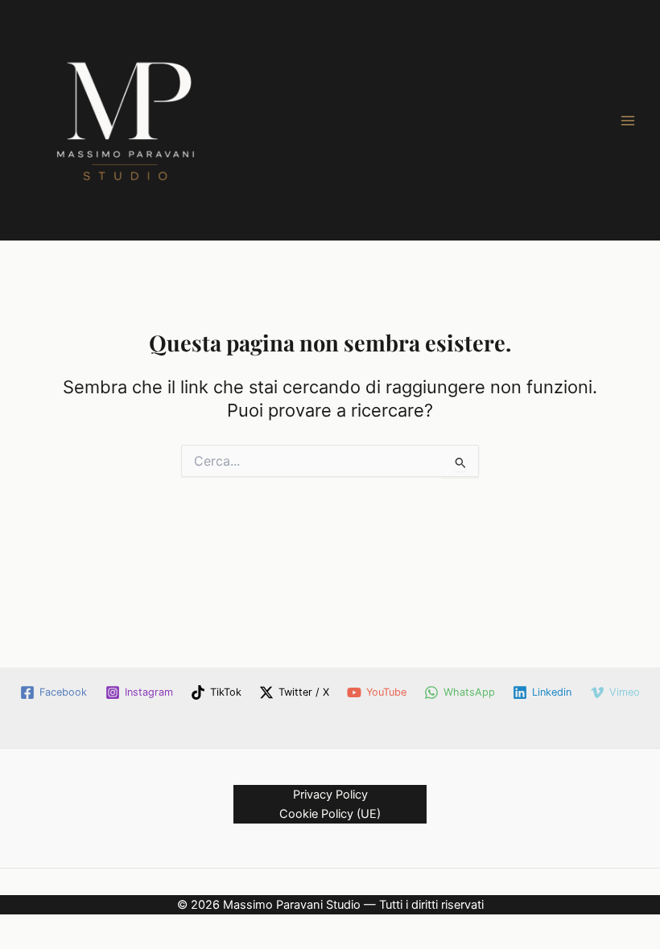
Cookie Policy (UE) (330, 814)
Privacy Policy (330, 794)
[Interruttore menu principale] (628, 120)
